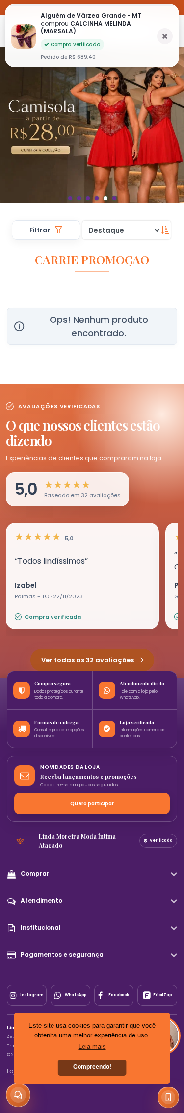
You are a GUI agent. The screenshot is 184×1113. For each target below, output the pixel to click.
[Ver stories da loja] (92, 31)
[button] (13, 31)
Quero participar (92, 803)
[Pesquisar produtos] (31, 31)
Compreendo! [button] (92, 1066)
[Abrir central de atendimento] (18, 1095)
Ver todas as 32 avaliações (88, 660)
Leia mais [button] (92, 1046)
